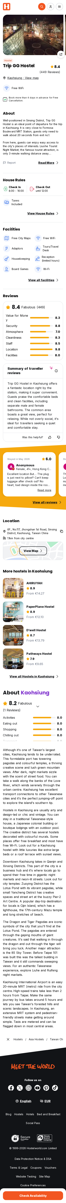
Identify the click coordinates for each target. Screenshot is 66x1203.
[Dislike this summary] (58, 437)
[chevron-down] (37, 706)
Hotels (30, 1114)
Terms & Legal (18, 1167)
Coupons (36, 1167)
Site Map (44, 1176)
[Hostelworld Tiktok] (55, 1088)
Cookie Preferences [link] (33, 1185)
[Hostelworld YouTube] (37, 1088)
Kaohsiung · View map (23, 78)
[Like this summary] (49, 437)
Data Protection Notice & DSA (33, 1158)
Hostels (18, 1114)
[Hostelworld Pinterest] (46, 1088)
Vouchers (50, 1167)
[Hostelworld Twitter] (20, 1088)
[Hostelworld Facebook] (11, 1088)
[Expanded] (8, 1039)
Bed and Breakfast (48, 1114)
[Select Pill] (41, 6)
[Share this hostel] (61, 54)
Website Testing (26, 1176)
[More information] (56, 371)
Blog (8, 1114)
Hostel (8, 60)
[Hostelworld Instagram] (29, 1088)
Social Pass (33, 1123)
